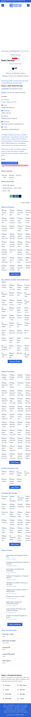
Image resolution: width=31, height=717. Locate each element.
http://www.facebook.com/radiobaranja (12, 124)
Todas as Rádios (14, 361)
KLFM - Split (6, 191)
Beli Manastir (15, 51)
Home (4, 705)
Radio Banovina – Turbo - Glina (12, 188)
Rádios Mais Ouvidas (8, 706)
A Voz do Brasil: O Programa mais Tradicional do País (16, 609)
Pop (15, 76)
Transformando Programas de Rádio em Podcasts (18, 563)
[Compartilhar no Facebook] (14, 196)
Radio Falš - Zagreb (8, 185)
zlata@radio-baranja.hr (8, 107)
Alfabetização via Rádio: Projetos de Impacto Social (17, 590)
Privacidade (17, 712)
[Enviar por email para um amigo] (20, 196)
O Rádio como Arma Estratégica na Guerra (16, 616)
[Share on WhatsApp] (11, 196)
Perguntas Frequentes (19, 708)
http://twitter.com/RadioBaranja (10, 129)
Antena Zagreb (25, 202)
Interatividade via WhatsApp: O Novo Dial (17, 556)
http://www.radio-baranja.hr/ (9, 118)
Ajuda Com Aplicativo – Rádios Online (15, 709)
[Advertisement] (15, 24)
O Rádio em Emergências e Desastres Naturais (17, 576)
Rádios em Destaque (22, 705)
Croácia (6, 51)
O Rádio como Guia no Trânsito (15, 596)
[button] (2, 5)
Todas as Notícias (15, 624)
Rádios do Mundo (22, 76)
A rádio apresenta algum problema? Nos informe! (16, 165)
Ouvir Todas (15, 274)
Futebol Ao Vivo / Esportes (21, 706)
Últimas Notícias (12, 705)
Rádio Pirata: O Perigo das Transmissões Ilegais (14, 602)
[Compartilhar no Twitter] (17, 196)
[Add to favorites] (13, 68)
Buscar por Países (8, 707)
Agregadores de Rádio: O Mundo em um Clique (17, 583)
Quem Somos (9, 708)
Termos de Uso (24, 712)
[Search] (28, 5)
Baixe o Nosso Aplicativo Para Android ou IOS (15, 711)
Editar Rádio (24, 707)
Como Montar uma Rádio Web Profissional (15, 569)
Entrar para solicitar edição (10, 163)
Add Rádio (17, 707)
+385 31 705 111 (6, 113)
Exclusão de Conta (8, 712)
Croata (11, 76)
